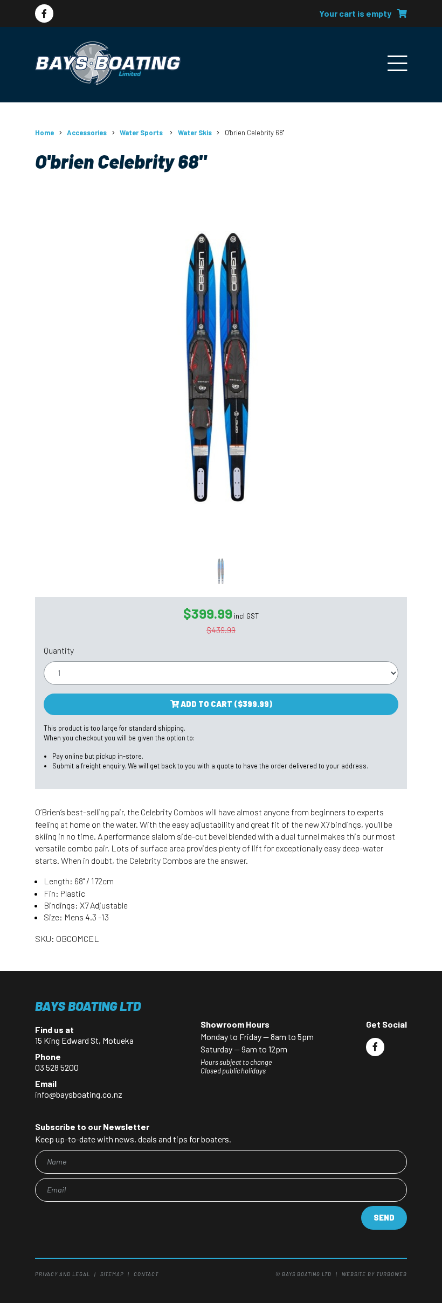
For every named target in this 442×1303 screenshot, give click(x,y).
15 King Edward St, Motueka (84, 1040)
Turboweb (391, 1274)
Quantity (59, 650)
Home (44, 132)
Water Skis (195, 132)
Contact (146, 1274)
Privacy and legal (62, 1274)
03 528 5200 (57, 1067)
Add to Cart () (225, 704)
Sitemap (112, 1274)
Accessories (87, 132)
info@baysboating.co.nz (78, 1094)
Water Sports (142, 132)
